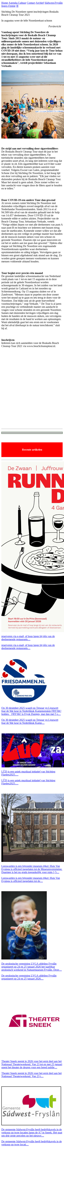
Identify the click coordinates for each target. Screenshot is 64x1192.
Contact (31, 2)
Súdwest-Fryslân (54, 2)
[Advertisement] (32, 394)
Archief (40, 2)
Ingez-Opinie (8, 5)
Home (4, 2)
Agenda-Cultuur (17, 2)
